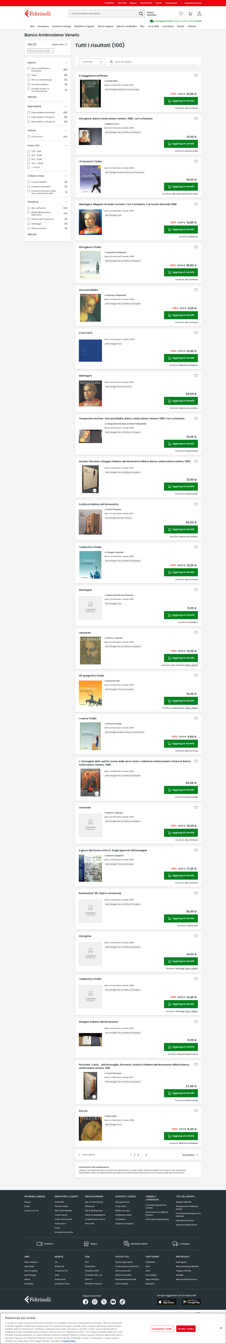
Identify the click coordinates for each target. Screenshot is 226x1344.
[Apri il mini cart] (190, 13)
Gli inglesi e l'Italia (90, 247)
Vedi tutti (32, 96)
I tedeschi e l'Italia (90, 547)
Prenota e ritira (61, 1206)
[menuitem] (32, 26)
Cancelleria (151, 1275)
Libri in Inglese (30, 1270)
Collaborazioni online (95, 1219)
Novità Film (90, 1266)
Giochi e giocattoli (124, 1262)
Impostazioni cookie (162, 1328)
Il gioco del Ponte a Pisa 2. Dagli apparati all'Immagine (113, 850)
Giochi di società (123, 1275)
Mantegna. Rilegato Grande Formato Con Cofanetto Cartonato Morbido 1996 (128, 204)
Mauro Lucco (113, 124)
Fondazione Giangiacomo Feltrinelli (188, 1214)
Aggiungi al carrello (183, 100)
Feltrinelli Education (185, 1220)
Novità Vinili (60, 1279)
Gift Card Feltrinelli (63, 1210)
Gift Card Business (94, 1210)
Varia (34, 75)
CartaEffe (109, 3)
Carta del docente (63, 1219)
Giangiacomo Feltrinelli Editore (187, 1207)
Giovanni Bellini (88, 290)
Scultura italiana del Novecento (99, 504)
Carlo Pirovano (114, 509)
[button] (141, 14)
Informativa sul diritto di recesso (157, 1213)
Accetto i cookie (186, 1328)
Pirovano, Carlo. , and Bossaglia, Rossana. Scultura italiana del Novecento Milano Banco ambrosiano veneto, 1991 (134, 1066)
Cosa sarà (85, 333)
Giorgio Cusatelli (115, 552)
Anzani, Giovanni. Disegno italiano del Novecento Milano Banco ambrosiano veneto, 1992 (134, 461)
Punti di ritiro (146, 3)
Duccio (83, 1111)
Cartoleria (150, 1262)
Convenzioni (171, 3)
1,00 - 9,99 (36, 151)
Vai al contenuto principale (37, 3)
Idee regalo (181, 1262)
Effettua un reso (122, 1210)
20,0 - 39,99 (37, 163)
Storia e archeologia (41, 80)
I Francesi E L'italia (90, 161)
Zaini (148, 1270)
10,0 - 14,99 (36, 155)
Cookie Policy (69, 1340)
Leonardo (85, 633)
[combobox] (107, 13)
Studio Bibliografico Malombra (41, 213)
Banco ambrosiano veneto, (116, 468)
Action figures (121, 1283)
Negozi (133, 3)
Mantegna (85, 375)
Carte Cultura (61, 1215)
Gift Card (122, 3)
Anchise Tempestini (116, 295)
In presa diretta (39, 182)
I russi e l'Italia (87, 718)
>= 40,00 (35, 167)
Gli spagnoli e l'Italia (91, 675)
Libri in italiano (31, 1262)
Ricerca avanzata (151, 13)
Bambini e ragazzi (93, 1283)
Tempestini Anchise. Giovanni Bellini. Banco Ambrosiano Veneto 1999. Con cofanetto (132, 418)
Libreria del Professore (42, 219)
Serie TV (88, 1279)
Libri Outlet (29, 1266)
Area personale (122, 1202)
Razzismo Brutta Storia (186, 1224)
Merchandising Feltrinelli (187, 1266)
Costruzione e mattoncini (127, 1266)
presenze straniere (41, 186)
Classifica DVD (92, 1270)
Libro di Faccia (38, 208)
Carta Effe (59, 1202)
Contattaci (120, 1219)
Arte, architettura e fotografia (40, 69)
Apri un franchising (94, 1202)
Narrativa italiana (39, 84)
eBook (27, 1279)
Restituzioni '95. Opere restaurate (100, 893)
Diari (148, 1266)
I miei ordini (120, 1206)
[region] (113, 1328)
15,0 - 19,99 (36, 159)
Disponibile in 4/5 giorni (43, 122)
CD (56, 1262)
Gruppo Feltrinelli (183, 1202)
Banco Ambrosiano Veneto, (116, 85)
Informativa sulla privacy (157, 1219)
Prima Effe (89, 1223)
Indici (57, 1228)
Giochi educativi (123, 1270)
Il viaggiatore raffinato (93, 76)
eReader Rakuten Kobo (186, 1279)
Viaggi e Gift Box (183, 1270)
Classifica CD (61, 1270)
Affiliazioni (90, 1206)
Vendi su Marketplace (95, 1215)
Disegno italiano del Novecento (98, 1022)
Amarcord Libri (38, 228)
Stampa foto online (64, 1232)
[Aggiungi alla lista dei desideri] (196, 76)
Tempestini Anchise (116, 423)
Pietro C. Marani (114, 638)
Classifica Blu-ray (93, 1275)
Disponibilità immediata (43, 112)
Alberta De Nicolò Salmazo (120, 595)
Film (87, 1262)
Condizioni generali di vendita (156, 1206)
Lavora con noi (31, 1210)
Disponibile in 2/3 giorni (43, 117)
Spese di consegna (124, 1223)
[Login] (199, 13)
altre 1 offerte (191, 665)
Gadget (179, 1275)
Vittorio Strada (114, 723)
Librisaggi (36, 224)
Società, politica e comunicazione (40, 90)
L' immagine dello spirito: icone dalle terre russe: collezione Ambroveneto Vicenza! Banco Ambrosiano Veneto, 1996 (135, 763)
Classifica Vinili (62, 1283)
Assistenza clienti (193, 3)
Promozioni (37, 136)
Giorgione (85, 936)
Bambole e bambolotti (125, 1279)
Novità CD (59, 1266)
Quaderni (150, 1283)
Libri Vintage (30, 1275)
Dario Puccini (113, 681)
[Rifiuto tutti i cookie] (221, 1328)
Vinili (57, 1275)
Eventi (159, 3)
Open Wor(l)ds (152, 1279)
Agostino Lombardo (116, 252)
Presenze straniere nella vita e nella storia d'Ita (43, 192)
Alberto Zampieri (115, 855)
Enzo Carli (112, 1116)
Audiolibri (28, 1283)
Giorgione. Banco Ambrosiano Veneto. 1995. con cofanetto (116, 118)
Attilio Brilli (112, 81)
